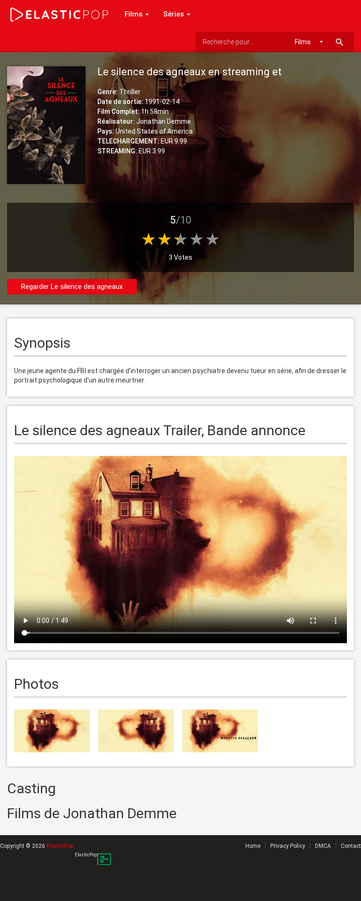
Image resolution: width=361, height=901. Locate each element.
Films (134, 14)
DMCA (323, 846)
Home (252, 846)
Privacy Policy (287, 846)
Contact (351, 846)
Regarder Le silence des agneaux (72, 286)
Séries (174, 14)
